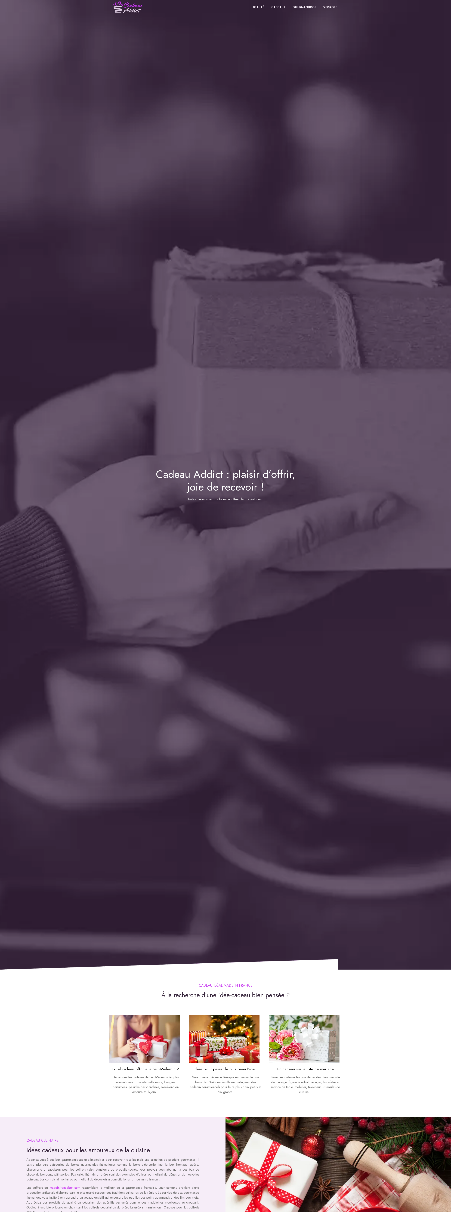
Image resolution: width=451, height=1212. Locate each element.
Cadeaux (278, 7)
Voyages (330, 7)
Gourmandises (304, 7)
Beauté (258, 7)
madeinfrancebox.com (65, 1187)
